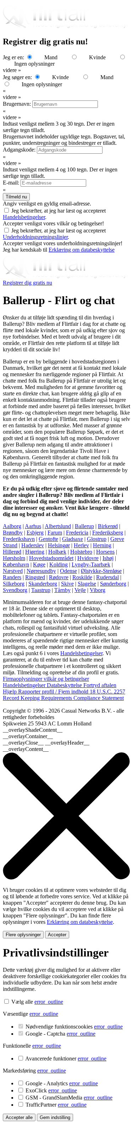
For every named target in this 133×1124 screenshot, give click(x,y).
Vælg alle (22, 1002)
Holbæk (57, 552)
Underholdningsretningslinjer (35, 237)
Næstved (13, 571)
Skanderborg (42, 584)
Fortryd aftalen (99, 685)
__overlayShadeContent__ (32, 730)
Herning (102, 545)
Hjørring (34, 552)
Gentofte (48, 539)
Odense (68, 571)
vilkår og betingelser (66, 679)
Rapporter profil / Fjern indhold (54, 692)
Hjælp (10, 692)
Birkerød (108, 526)
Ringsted (35, 577)
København (16, 564)
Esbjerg (35, 533)
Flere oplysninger (23, 934)
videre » (12, 70)
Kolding (58, 564)
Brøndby (13, 533)
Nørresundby (41, 571)
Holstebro (81, 552)
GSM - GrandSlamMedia (69, 1098)
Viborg (97, 590)
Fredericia (77, 533)
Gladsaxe (72, 539)
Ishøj (107, 558)
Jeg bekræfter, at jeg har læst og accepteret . (54, 233)
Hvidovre (88, 558)
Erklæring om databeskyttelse (82, 250)
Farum (55, 533)
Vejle (80, 590)
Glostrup (96, 539)
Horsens (105, 552)
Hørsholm (14, 558)
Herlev (81, 545)
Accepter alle (19, 1117)
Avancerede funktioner (65, 1059)
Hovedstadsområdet (51, 558)
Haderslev (32, 545)
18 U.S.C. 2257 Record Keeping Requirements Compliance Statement (64, 695)
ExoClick (51, 1090)
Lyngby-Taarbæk (91, 564)
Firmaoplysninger (23, 679)
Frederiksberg (107, 533)
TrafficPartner (56, 1105)
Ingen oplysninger (34, 64)
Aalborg (12, 526)
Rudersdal (107, 577)
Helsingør (59, 545)
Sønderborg (113, 584)
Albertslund (58, 526)
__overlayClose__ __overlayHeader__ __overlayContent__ (46, 746)
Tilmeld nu (16, 196)
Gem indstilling (55, 1117)
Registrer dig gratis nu (27, 283)
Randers (12, 577)
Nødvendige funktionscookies (74, 1027)
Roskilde (82, 577)
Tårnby (62, 590)
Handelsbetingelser (24, 217)
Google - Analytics (62, 1083)
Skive (67, 584)
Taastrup (40, 590)
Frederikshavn (19, 539)
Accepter (57, 934)
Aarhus (33, 526)
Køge (39, 564)
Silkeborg (13, 584)
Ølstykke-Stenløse (101, 571)
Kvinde (97, 57)
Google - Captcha (60, 1034)
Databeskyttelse (65, 685)
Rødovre (58, 577)
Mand (50, 57)
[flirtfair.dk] (66, 276)
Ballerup (84, 526)
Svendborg (15, 590)
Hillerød (12, 552)
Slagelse (87, 584)
